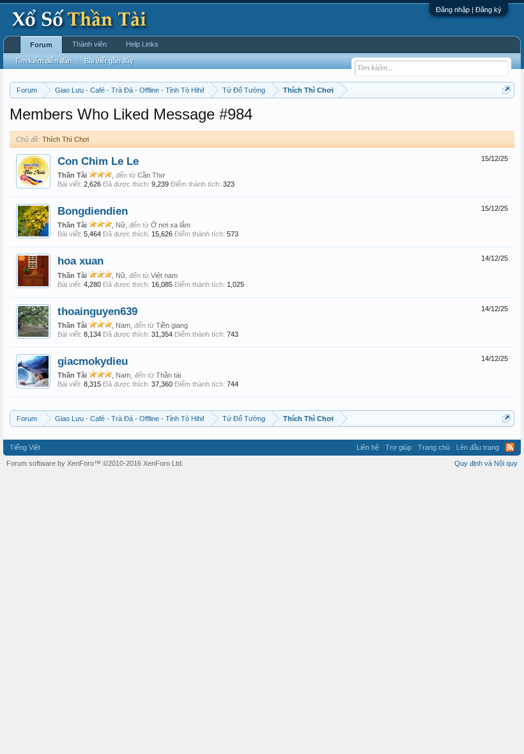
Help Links (142, 44)
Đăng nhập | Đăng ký (469, 9)
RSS (509, 447)
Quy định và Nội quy (486, 463)
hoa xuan (81, 260)
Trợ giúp (398, 447)
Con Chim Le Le (98, 161)
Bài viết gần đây (109, 61)
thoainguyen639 (97, 311)
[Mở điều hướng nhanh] (506, 90)
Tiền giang (172, 325)
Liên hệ (368, 447)
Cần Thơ (151, 175)
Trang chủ (434, 447)
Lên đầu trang (477, 447)
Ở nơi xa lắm (170, 225)
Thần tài (168, 375)
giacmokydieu (93, 361)
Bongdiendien (93, 210)
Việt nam (164, 275)
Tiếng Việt (25, 447)
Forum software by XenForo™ (94, 463)
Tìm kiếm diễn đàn (43, 61)
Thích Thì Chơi (65, 139)
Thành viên (89, 44)
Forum (41, 45)
